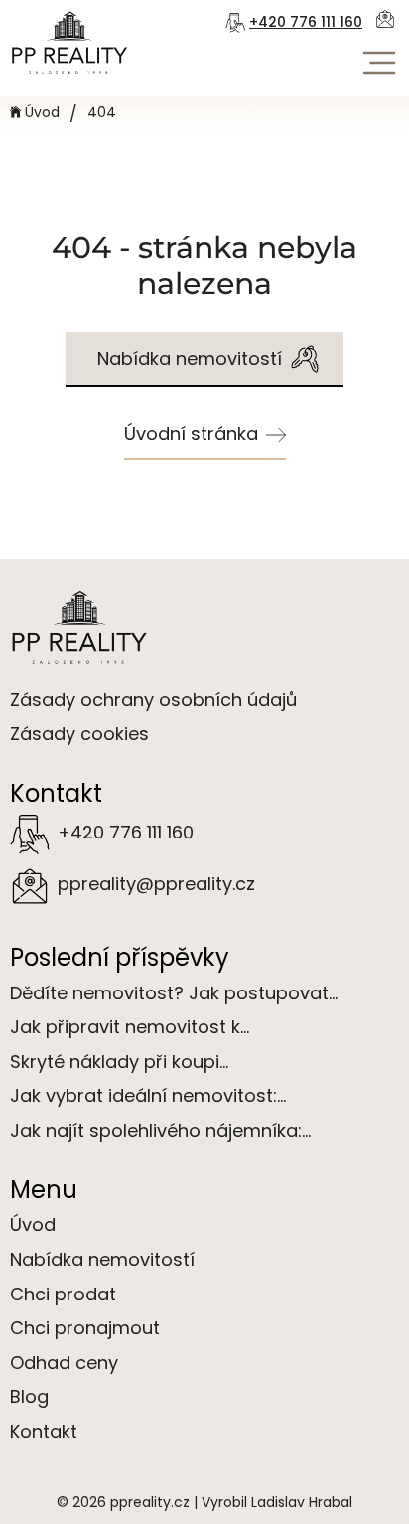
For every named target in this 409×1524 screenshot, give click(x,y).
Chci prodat (63, 1294)
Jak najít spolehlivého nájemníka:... (160, 1130)
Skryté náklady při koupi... (119, 1061)
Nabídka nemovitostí (102, 1259)
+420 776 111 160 (305, 22)
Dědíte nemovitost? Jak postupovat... (174, 993)
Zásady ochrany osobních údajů (153, 699)
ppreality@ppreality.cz (156, 883)
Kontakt (43, 1431)
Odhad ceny (64, 1362)
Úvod (42, 112)
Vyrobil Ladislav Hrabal (277, 1502)
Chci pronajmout (85, 1327)
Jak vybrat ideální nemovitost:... (148, 1095)
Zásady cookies (79, 733)
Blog (29, 1396)
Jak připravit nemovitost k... (129, 1026)
